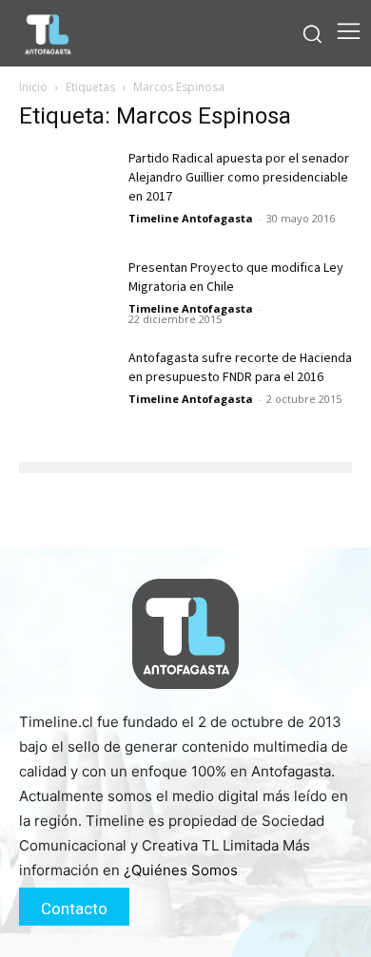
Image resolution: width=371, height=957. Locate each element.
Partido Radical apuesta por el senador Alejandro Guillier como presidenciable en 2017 (238, 177)
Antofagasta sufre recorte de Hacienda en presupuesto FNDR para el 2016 (240, 368)
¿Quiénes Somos (181, 870)
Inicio (33, 87)
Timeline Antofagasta (190, 218)
